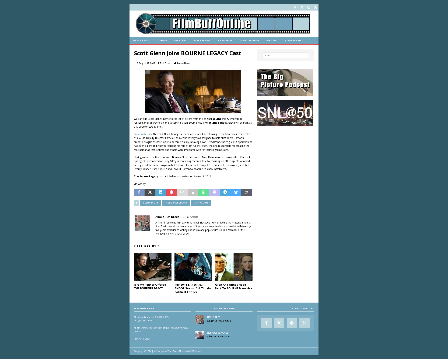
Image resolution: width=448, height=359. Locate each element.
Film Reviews (202, 40)
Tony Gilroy (200, 202)
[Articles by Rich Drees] (199, 321)
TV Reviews (225, 40)
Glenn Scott (150, 202)
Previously (140, 134)
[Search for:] (285, 55)
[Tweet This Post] (150, 192)
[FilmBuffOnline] (224, 34)
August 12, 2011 (147, 63)
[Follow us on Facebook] (295, 7)
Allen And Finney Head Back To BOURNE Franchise (233, 286)
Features (180, 40)
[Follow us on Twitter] (302, 7)
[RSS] (315, 7)
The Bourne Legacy (175, 202)
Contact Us (293, 40)
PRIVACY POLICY (142, 338)
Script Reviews (249, 40)
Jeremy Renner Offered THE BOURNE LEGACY (150, 286)
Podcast (272, 40)
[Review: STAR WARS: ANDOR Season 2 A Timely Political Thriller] (193, 267)
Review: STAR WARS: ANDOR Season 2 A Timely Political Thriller (192, 288)
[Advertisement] (285, 152)
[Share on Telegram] (225, 192)
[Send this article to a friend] (182, 192)
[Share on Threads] (246, 192)
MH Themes (195, 351)
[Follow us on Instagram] (309, 7)
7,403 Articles (190, 216)
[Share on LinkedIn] (160, 192)
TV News (161, 40)
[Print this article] (193, 192)
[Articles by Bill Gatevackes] (199, 337)
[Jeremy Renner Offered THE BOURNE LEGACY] (153, 267)
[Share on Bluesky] (235, 192)
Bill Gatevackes (217, 332)
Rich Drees (166, 63)
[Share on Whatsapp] (203, 192)
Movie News (141, 40)
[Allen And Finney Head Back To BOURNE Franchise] (234, 267)
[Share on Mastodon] (214, 192)
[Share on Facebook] (139, 192)
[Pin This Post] (171, 192)
